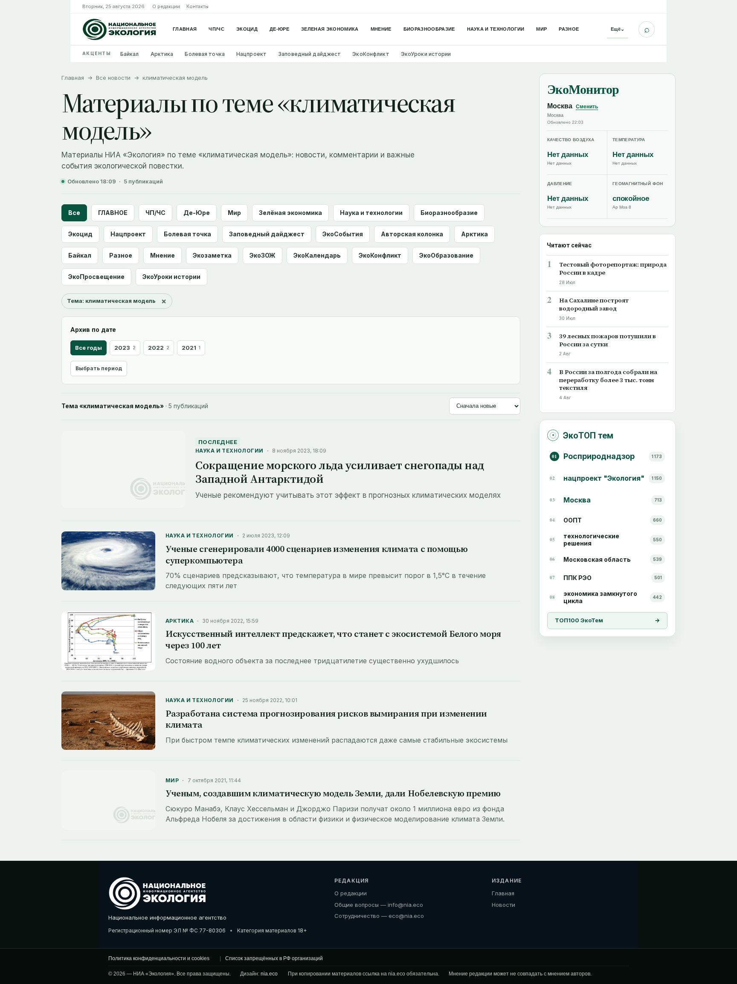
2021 (191, 347)
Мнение (381, 29)
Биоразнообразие (429, 29)
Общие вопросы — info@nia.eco (378, 904)
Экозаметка (212, 255)
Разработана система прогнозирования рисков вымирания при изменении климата (326, 719)
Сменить (587, 107)
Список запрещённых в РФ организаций (274, 958)
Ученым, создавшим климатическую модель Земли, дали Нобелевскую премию (333, 793)
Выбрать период (98, 368)
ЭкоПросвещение (96, 276)
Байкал (129, 54)
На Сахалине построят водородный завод (594, 304)
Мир (541, 29)
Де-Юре (279, 29)
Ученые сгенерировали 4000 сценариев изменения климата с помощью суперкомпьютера (316, 554)
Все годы (88, 347)
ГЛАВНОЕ (113, 212)
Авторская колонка (412, 234)
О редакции (166, 6)
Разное (569, 29)
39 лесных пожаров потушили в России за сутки (607, 340)
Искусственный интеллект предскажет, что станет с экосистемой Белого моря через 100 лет (333, 639)
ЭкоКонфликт (370, 54)
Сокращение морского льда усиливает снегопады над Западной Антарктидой (339, 472)
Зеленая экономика (330, 29)
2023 (125, 347)
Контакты (197, 6)
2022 (158, 347)
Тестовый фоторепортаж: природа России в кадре (613, 268)
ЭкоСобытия (342, 234)
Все (74, 212)
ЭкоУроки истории (426, 54)
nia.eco (269, 974)
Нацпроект (251, 54)
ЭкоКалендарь (317, 255)
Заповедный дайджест (309, 54)
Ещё (617, 29)
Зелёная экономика (290, 212)
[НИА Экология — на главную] (119, 29)
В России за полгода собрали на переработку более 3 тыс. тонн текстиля (608, 380)
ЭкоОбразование (446, 255)
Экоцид (247, 29)
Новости (503, 904)
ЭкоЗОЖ (263, 255)
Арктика (162, 54)
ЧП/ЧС (216, 29)
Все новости (113, 77)
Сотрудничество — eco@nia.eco (379, 915)
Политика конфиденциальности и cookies (158, 958)
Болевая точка (205, 54)
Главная (185, 29)
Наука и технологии (496, 29)
